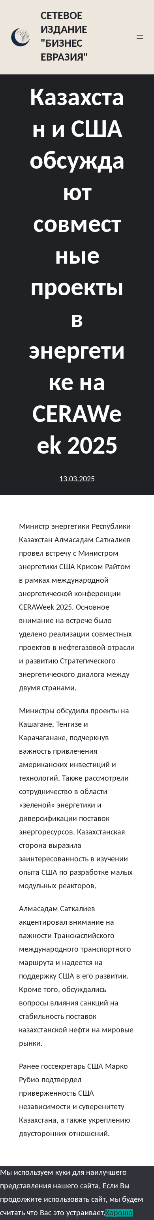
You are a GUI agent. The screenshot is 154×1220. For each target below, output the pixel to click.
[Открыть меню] (140, 37)
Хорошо (119, 1213)
